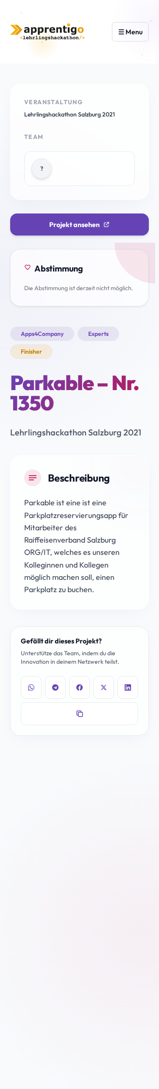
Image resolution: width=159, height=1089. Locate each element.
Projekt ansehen (74, 224)
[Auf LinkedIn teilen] (127, 687)
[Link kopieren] (79, 713)
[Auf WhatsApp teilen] (31, 687)
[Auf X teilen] (103, 687)
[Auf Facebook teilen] (79, 687)
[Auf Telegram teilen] (55, 687)
